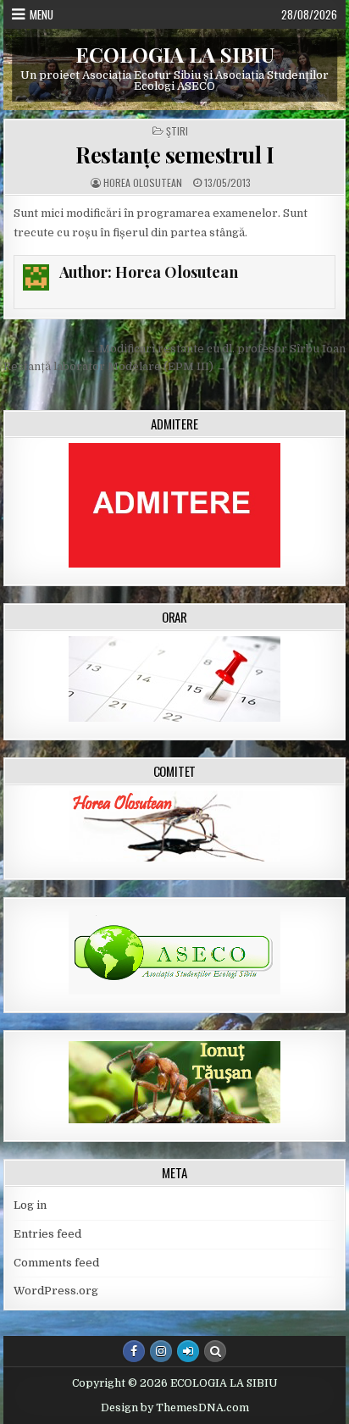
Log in (30, 1205)
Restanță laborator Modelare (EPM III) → (115, 366)
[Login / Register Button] (188, 1351)
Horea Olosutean (142, 183)
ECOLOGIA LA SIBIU (174, 54)
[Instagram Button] (161, 1351)
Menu (41, 14)
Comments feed (56, 1262)
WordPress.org (56, 1290)
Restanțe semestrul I (174, 154)
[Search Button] (215, 1351)
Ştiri (177, 131)
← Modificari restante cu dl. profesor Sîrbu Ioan (216, 348)
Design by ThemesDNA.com (175, 1408)
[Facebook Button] (134, 1351)
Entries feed (47, 1233)
